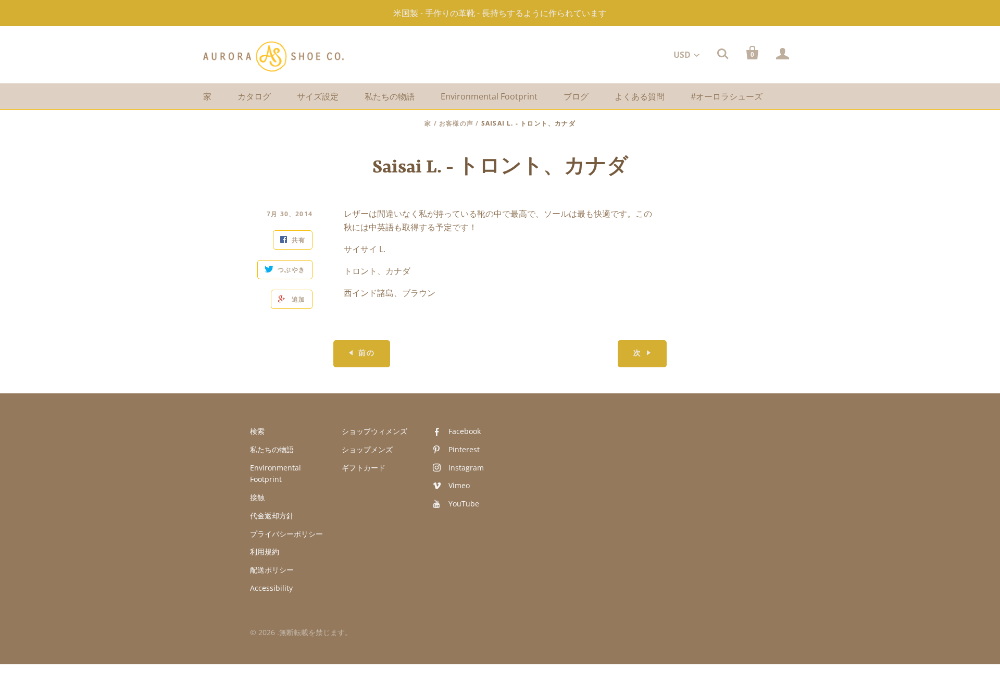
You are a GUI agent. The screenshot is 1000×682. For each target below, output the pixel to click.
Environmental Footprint (489, 96)
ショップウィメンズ (374, 431)
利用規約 (264, 551)
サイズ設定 (318, 96)
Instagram (466, 468)
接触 (257, 497)
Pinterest (464, 449)
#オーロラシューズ (726, 96)
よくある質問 (640, 96)
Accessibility (271, 588)
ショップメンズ (367, 449)
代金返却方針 (272, 515)
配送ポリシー (272, 570)
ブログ (576, 96)
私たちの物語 (390, 96)
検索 (257, 431)
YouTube (463, 504)
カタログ (254, 96)
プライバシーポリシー (286, 534)
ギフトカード (363, 468)
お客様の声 (456, 123)
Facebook (464, 431)
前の (366, 353)
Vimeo (459, 485)
